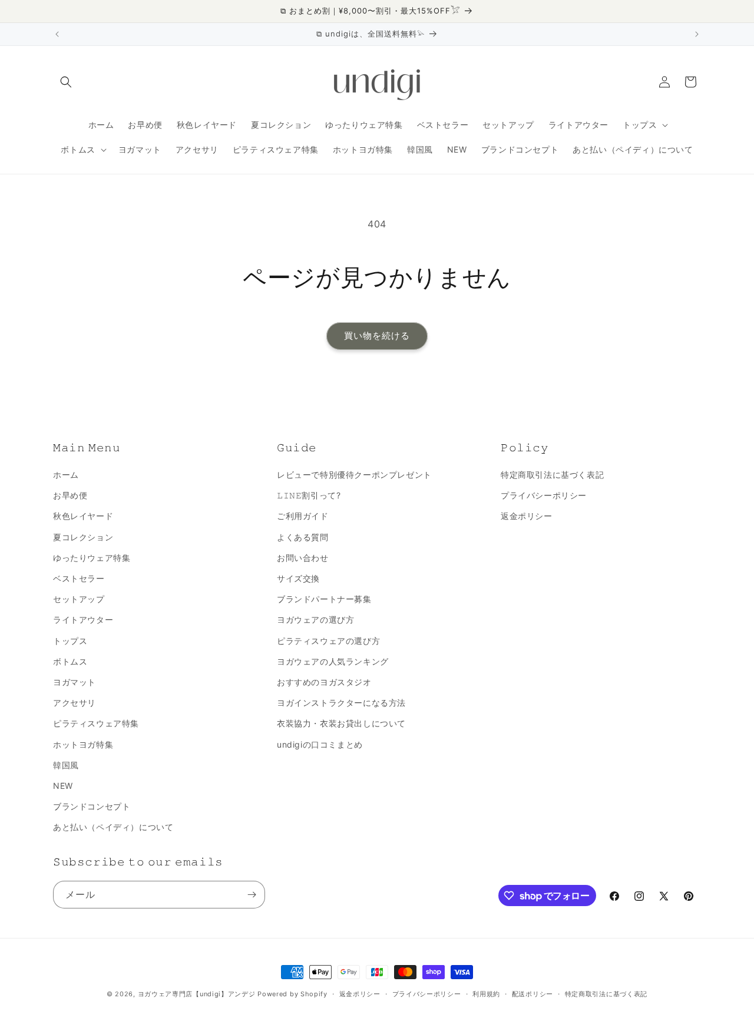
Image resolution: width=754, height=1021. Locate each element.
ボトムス (70, 661)
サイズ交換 (298, 578)
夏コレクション (83, 537)
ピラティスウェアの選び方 (328, 641)
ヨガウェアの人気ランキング (333, 661)
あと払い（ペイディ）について (113, 827)
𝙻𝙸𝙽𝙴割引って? (308, 495)
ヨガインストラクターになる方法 (341, 703)
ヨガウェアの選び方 (315, 619)
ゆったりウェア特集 (91, 558)
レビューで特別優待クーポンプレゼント (354, 475)
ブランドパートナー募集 (324, 599)
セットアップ (79, 599)
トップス (70, 641)
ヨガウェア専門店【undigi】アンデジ (197, 994)
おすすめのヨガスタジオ (324, 682)
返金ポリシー (527, 516)
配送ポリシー (532, 994)
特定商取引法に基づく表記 (552, 475)
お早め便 (70, 495)
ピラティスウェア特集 (96, 723)
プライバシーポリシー (544, 495)
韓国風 (66, 765)
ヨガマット (74, 682)
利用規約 (486, 994)
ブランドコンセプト (91, 806)
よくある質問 (303, 537)
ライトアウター (83, 619)
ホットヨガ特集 (83, 744)
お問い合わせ (303, 558)
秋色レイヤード (83, 516)
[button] (66, 82)
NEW (63, 786)
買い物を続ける (377, 335)
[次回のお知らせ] (697, 34)
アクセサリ (74, 703)
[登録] (251, 894)
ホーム (66, 475)
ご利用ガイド (303, 516)
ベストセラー (79, 578)
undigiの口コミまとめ (320, 744)
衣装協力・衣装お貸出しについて (341, 723)
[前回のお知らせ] (57, 34)
